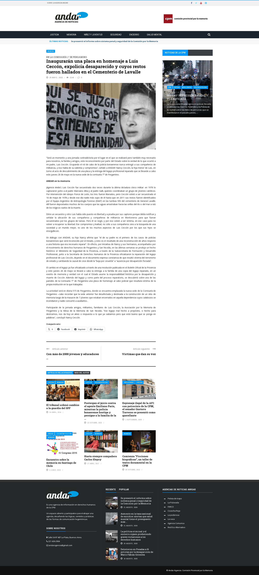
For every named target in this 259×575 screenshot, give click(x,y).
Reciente (111, 489)
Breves (50, 434)
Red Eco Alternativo (176, 527)
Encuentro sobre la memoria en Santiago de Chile (61, 462)
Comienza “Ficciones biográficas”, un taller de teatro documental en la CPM (137, 461)
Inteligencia (128, 382)
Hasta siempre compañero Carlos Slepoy (100, 458)
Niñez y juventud (93, 34)
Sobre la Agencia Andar (57, 3)
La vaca (171, 519)
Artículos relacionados (60, 373)
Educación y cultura (64, 434)
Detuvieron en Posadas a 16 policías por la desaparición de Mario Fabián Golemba (137, 552)
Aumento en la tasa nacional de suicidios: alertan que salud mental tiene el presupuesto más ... (136, 517)
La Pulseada (173, 502)
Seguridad (116, 34)
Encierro (134, 34)
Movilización (185, 87)
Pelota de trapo (175, 498)
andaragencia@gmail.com (60, 545)
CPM (168, 87)
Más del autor (81, 373)
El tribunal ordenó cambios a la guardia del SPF (62, 406)
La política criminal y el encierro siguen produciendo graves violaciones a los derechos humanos (136, 535)
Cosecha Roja (174, 510)
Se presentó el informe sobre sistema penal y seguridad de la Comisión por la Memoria (136, 501)
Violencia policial (101, 382)
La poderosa (173, 515)
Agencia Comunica (176, 523)
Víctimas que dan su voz (139, 354)
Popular (124, 489)
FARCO (171, 506)
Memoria (71, 34)
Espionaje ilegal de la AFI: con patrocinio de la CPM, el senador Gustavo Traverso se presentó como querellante (138, 409)
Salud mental (154, 34)
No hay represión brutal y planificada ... (186, 96)
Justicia (54, 34)
